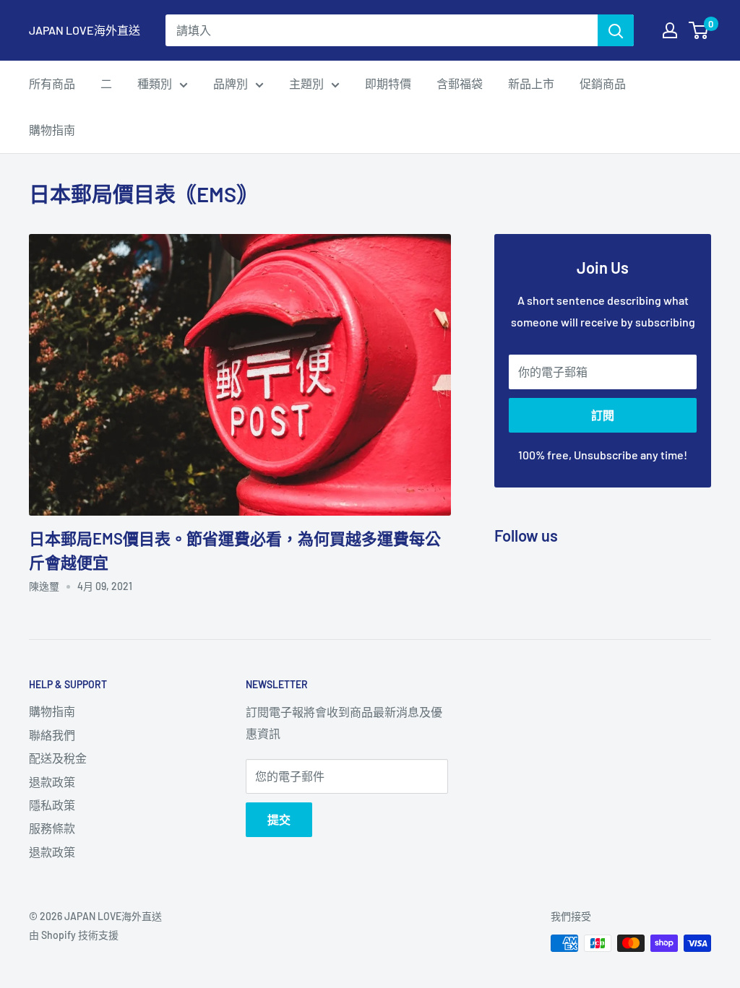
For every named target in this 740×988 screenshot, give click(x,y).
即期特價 (388, 83)
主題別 (306, 83)
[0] (699, 30)
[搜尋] (616, 30)
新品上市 (531, 83)
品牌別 (230, 83)
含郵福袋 (459, 83)
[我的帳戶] (670, 30)
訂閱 (602, 415)
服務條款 (52, 828)
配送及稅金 (58, 758)
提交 (279, 819)
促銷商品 (603, 83)
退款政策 (52, 782)
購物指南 (52, 129)
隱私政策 (52, 805)
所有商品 (52, 83)
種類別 (154, 83)
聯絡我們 (52, 735)
